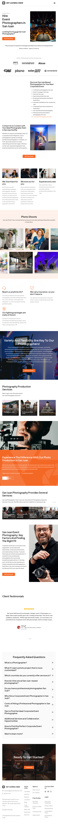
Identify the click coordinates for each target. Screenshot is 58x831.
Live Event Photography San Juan (42, 117)
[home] (12, 3)
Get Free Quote (8, 38)
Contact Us (29, 767)
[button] (54, 3)
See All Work (7, 478)
